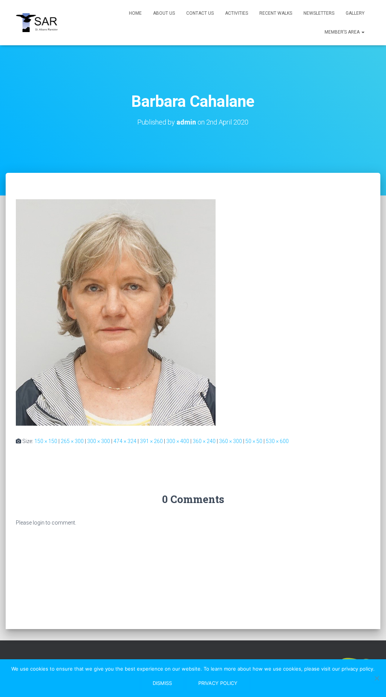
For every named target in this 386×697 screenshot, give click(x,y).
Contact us (200, 13)
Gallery (355, 13)
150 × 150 (45, 441)
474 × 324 (124, 441)
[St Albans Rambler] (40, 22)
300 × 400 (177, 441)
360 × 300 (230, 441)
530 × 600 (277, 441)
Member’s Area (343, 32)
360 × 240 (204, 441)
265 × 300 (72, 441)
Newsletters (318, 13)
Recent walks (275, 13)
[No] (376, 678)
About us (164, 13)
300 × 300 (98, 441)
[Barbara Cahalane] (116, 312)
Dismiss (162, 683)
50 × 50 (253, 441)
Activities (236, 13)
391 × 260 (151, 441)
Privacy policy (217, 683)
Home (135, 13)
